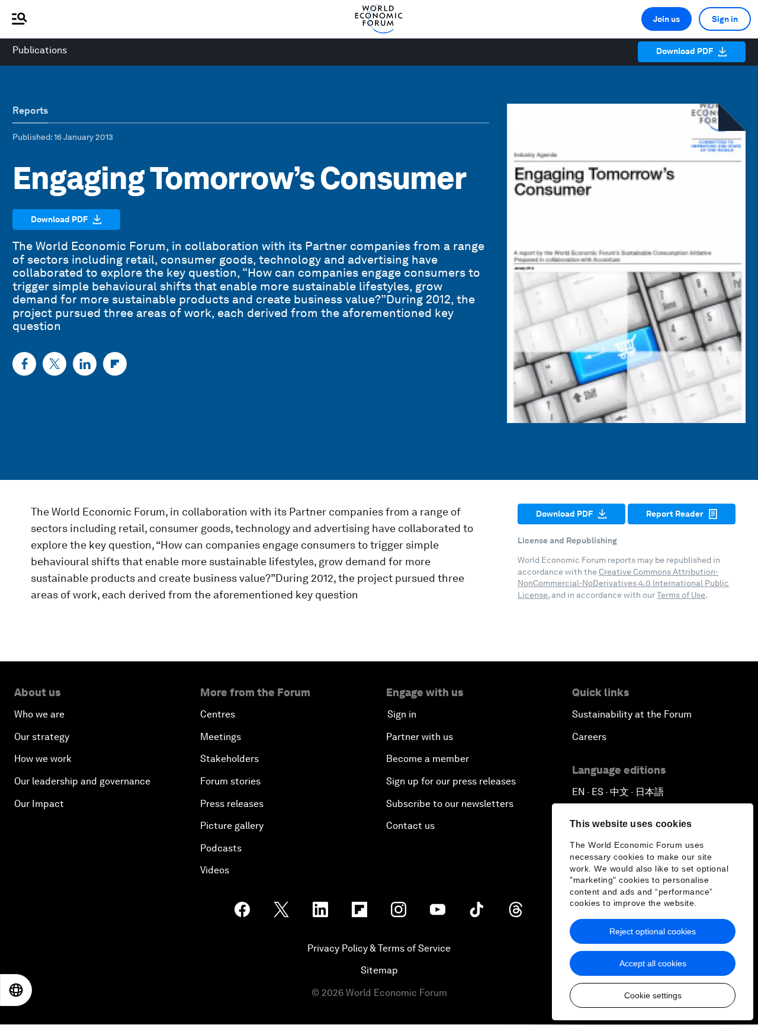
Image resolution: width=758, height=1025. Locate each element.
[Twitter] (54, 364)
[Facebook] (24, 364)
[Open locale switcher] (16, 990)
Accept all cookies (652, 963)
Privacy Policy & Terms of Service (379, 948)
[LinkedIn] (85, 364)
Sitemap (379, 970)
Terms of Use (681, 595)
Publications (39, 50)
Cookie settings (653, 995)
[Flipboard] (115, 364)
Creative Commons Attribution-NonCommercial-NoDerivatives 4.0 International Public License (623, 583)
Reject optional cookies (652, 931)
